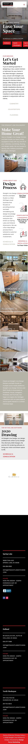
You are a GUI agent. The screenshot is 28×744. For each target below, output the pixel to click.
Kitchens (7, 268)
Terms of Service (8, 735)
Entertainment (12, 369)
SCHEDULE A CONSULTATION (9, 243)
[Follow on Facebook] (4, 598)
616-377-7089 (7, 641)
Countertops (14, 109)
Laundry (7, 349)
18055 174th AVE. (8, 560)
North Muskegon (16, 44)
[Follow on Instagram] (7, 598)
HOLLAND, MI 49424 (10, 638)
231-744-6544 (7, 704)
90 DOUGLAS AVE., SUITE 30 (12, 636)
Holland (6, 43)
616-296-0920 (7, 566)
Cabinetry (14, 104)
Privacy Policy (19, 735)
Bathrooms (9, 288)
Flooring (14, 115)
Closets (7, 329)
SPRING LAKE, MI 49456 (11, 563)
